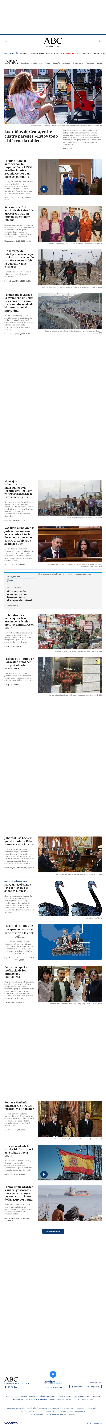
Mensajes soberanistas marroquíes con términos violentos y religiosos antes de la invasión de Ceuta (18, 489)
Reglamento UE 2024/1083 (36, 1399)
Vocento (9, 1396)
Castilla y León (36, 63)
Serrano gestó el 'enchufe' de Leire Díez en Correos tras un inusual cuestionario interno (19, 214)
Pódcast (72, 1414)
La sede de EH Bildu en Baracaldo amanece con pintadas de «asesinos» (19, 663)
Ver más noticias (53, 1231)
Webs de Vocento (93, 1423)
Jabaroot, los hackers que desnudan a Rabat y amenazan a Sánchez (19, 841)
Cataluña (56, 63)
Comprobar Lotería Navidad (49, 1408)
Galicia (99, 63)
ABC (6, 685)
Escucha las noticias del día (55, 1411)
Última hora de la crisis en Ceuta (90, 53)
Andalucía (66, 63)
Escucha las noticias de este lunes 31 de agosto (41, 53)
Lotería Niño (31, 1408)
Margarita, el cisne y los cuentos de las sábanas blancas (17, 888)
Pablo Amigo (9, 1174)
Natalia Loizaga (68, 149)
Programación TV (93, 1408)
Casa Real (25, 63)
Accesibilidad (18, 1399)
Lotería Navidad (67, 1408)
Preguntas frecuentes (76, 1411)
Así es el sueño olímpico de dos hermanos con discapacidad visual (19, 595)
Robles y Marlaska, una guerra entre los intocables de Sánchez (19, 1106)
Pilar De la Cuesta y (11, 1218)
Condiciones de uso (82, 1396)
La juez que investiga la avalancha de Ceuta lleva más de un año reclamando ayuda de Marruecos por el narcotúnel (19, 302)
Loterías (39, 1411)
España (11, 62)
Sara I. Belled (29, 958)
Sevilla (57, 46)
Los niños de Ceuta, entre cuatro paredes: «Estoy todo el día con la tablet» (31, 136)
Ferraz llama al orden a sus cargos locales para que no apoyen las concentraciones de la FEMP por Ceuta (18, 1193)
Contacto (32, 1396)
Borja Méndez (9, 281)
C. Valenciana (78, 63)
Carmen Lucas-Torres (12, 198)
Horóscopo (80, 1408)
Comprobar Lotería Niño (15, 1408)
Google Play (94, 1387)
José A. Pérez (10, 881)
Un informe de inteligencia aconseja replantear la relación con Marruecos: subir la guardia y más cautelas (19, 259)
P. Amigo (7, 646)
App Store (78, 1387)
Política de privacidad (47, 1396)
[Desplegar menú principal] (6, 41)
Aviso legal (96, 1396)
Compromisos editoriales (83, 1399)
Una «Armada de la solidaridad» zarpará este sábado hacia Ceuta (18, 1151)
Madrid (47, 63)
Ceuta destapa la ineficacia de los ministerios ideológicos (15, 972)
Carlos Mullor (9, 565)
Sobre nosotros (21, 1396)
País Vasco (90, 63)
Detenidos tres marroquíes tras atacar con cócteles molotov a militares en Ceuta (19, 621)
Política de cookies (65, 1396)
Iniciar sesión (100, 41)
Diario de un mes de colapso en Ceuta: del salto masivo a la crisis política (20, 931)
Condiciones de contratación (60, 1399)
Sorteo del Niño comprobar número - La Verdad (48, 1414)
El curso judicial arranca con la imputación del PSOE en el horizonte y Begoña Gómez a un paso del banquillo (18, 169)
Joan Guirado (9, 1002)
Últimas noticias (27, 1411)
